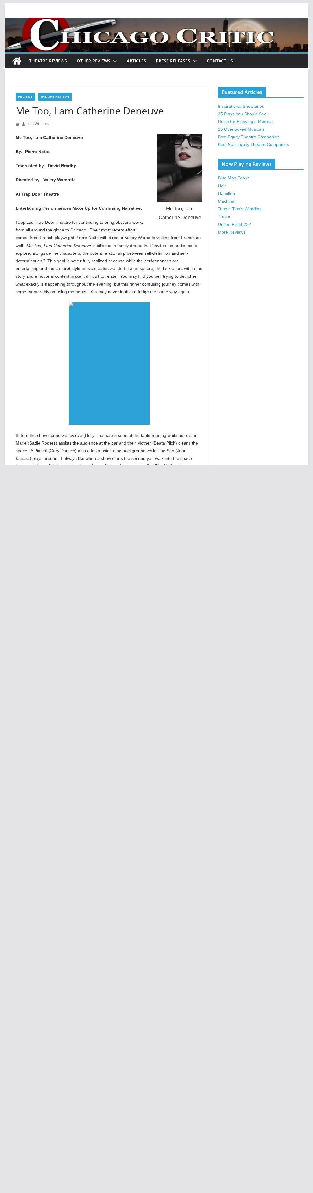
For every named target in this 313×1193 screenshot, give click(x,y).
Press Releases (173, 61)
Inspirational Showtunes (241, 106)
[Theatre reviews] (156, 21)
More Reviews (231, 232)
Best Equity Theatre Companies (248, 136)
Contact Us (220, 61)
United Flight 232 (234, 224)
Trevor (224, 216)
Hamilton (226, 193)
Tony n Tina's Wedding (240, 208)
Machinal (226, 201)
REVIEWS (25, 96)
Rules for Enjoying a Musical (245, 121)
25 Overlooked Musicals (241, 129)
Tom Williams (38, 124)
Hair (222, 185)
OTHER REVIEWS (93, 61)
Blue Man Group (234, 177)
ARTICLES (136, 61)
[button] (113, 61)
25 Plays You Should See (242, 113)
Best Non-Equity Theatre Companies (253, 144)
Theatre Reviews (48, 61)
